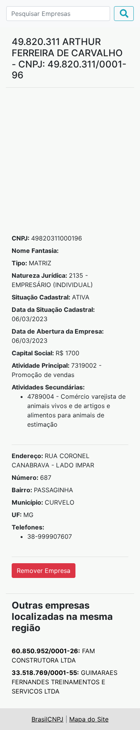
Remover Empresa (43, 570)
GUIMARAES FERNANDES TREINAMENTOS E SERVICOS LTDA (64, 682)
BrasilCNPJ (47, 719)
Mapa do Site (88, 719)
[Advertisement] (70, 164)
